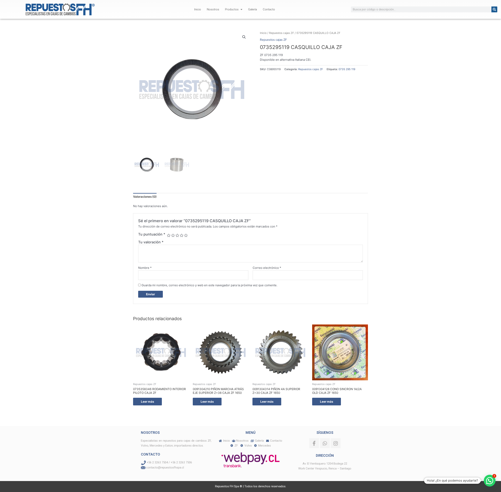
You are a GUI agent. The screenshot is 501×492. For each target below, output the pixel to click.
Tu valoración (150, 242)
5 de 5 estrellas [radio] (186, 235)
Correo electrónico (267, 268)
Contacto (269, 9)
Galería (252, 9)
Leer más (147, 401)
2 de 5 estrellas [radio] (173, 235)
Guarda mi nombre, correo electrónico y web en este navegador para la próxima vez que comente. (209, 285)
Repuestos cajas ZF (281, 32)
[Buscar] (494, 9)
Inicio (197, 9)
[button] (244, 37)
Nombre (145, 268)
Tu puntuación (151, 234)
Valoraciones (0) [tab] (145, 196)
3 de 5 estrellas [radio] (177, 235)
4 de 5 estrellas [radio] (181, 235)
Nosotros (213, 9)
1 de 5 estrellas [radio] (168, 235)
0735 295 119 (347, 69)
